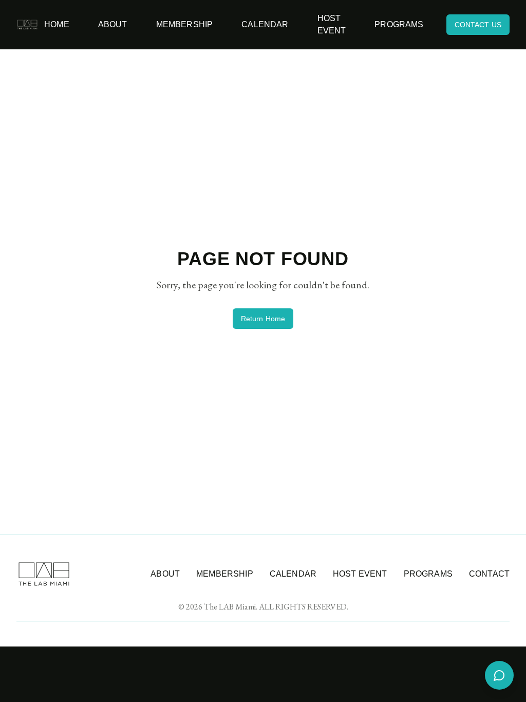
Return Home (263, 319)
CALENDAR (293, 573)
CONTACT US (478, 25)
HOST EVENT (360, 573)
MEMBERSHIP (224, 573)
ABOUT (165, 573)
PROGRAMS (428, 573)
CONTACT (489, 573)
